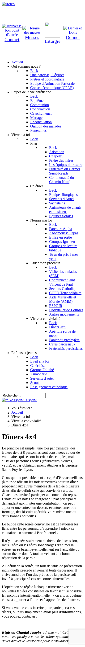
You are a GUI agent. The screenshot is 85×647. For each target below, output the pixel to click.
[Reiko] (19, 400)
